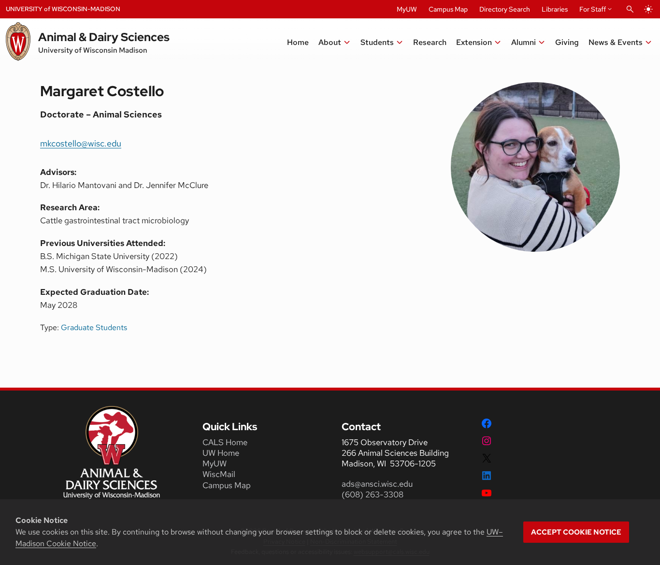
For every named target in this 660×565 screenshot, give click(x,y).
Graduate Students (94, 327)
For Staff (592, 9)
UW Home (220, 453)
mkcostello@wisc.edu (80, 143)
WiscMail (218, 474)
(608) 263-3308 (373, 494)
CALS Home (224, 442)
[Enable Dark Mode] (648, 9)
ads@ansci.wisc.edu (377, 483)
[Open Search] (630, 9)
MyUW (407, 9)
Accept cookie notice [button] (576, 532)
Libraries (555, 9)
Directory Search (504, 9)
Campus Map (448, 9)
